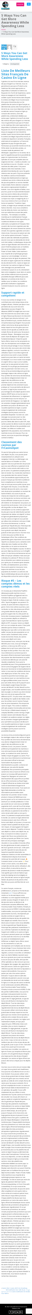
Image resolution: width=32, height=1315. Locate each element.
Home (3, 30)
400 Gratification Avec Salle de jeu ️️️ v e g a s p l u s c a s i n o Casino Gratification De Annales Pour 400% (15, 1291)
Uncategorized (14, 64)
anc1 (10, 893)
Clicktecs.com (16, 1308)
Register (20, 4)
